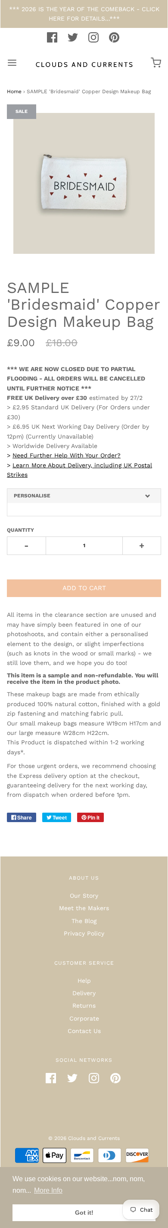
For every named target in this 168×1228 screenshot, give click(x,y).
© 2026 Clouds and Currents (84, 1138)
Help (84, 980)
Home (14, 91)
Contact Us (84, 1030)
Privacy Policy (84, 933)
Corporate (84, 1018)
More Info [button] (48, 1190)
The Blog (84, 920)
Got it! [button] (84, 1212)
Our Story (84, 895)
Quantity (20, 530)
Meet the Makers (84, 908)
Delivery (84, 993)
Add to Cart (84, 588)
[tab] (84, 496)
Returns (84, 1005)
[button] (84, 496)
